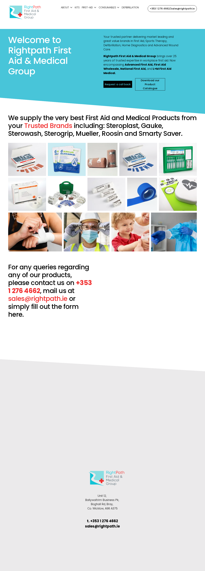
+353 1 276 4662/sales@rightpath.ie (172, 8)
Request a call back (118, 84)
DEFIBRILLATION (130, 7)
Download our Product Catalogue (150, 84)
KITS (77, 7)
